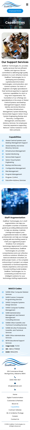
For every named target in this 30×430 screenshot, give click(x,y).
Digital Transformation (15, 398)
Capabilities (15, 407)
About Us (15, 404)
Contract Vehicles (15, 410)
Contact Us (15, 419)
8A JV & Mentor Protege (15, 413)
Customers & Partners (15, 401)
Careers (15, 416)
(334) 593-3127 (15, 380)
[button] (15, 389)
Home (15, 394)
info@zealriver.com (15, 386)
